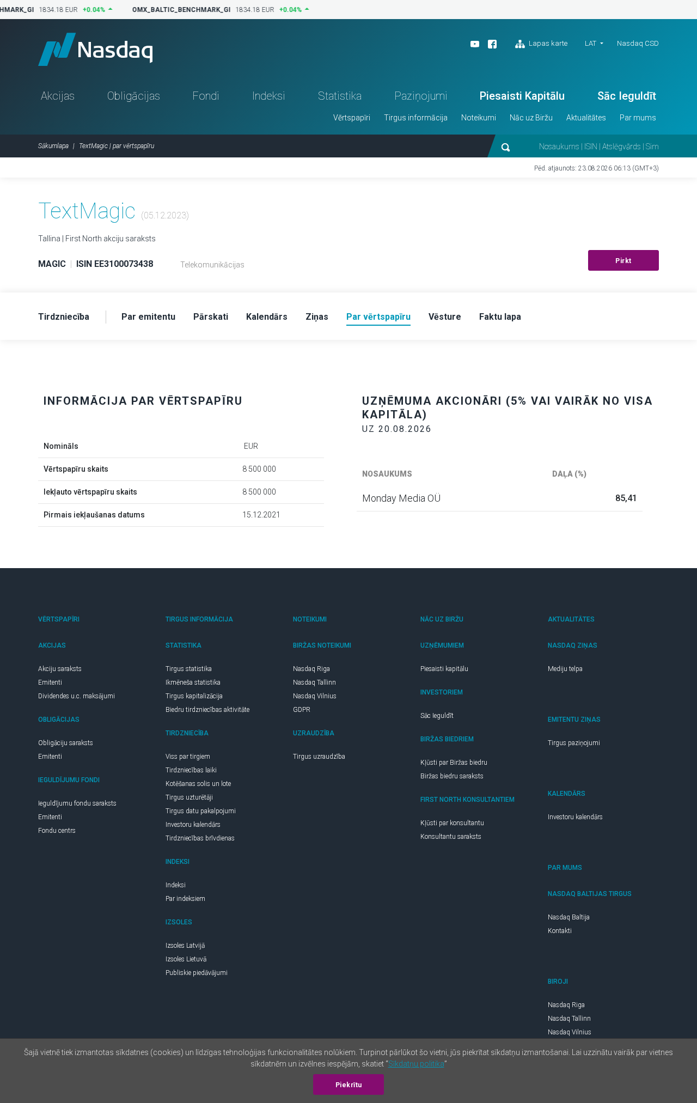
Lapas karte (547, 43)
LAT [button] (590, 43)
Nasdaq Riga (311, 669)
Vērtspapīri (351, 117)
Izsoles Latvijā (185, 945)
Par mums (638, 117)
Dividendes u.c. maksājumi (76, 696)
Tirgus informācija (416, 117)
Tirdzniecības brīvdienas (200, 838)
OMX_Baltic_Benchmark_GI (177, 10)
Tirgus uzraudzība (319, 756)
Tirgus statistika (189, 669)
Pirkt (623, 261)
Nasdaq (95, 49)
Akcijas (58, 95)
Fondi (205, 95)
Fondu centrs (57, 830)
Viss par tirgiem (188, 756)
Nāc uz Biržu (531, 117)
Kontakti (560, 931)
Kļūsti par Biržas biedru (453, 762)
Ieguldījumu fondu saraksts (77, 803)
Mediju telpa (565, 669)
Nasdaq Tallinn (314, 682)
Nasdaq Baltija (569, 917)
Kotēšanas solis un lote (198, 784)
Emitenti (50, 682)
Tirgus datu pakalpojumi (201, 811)
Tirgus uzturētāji (189, 797)
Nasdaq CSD (638, 43)
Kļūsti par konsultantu (452, 823)
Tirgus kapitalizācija (194, 696)
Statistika (340, 95)
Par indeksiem (185, 899)
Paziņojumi (421, 95)
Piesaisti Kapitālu (522, 95)
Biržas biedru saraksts (452, 776)
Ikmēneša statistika (193, 682)
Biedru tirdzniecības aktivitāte (207, 710)
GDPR (301, 710)
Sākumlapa (53, 146)
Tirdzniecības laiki (191, 770)
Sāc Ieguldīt (626, 95)
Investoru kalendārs (193, 824)
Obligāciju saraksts (65, 743)
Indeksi (268, 95)
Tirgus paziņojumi (574, 743)
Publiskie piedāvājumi (197, 973)
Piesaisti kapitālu (444, 669)
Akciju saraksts (60, 669)
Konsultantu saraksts (450, 836)
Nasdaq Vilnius (315, 696)
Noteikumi (478, 117)
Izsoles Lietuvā (186, 959)
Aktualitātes (586, 117)
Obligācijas (133, 95)
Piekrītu (348, 1085)
